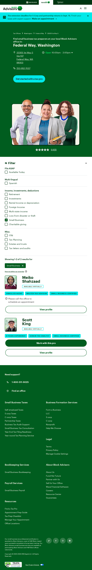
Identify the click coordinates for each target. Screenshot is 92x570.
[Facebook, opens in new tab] (56, 541)
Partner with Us (53, 479)
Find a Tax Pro (11, 509)
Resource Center (53, 494)
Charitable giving (17, 224)
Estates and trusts (18, 244)
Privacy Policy (52, 450)
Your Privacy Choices (32, 565)
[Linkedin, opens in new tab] (70, 541)
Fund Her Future (53, 476)
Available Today (17, 172)
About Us (50, 472)
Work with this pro (46, 343)
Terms (49, 446)
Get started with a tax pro (29, 78)
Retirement (14, 194)
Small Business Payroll (15, 490)
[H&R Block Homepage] (31, 2)
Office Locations (12, 523)
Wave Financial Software (57, 487)
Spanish (13, 183)
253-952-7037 (23, 68)
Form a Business (53, 410)
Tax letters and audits (19, 248)
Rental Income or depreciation (24, 203)
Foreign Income (17, 207)
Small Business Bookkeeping (18, 472)
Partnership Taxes (13, 421)
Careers (49, 490)
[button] (80, 9)
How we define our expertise (14, 271)
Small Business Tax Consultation (19, 428)
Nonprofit (50, 424)
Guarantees (51, 498)
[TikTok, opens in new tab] (49, 541)
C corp (49, 421)
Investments (15, 198)
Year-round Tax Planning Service (19, 435)
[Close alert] (88, 16)
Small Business (16, 220)
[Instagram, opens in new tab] (63, 541)
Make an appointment (43, 18)
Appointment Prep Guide (16, 512)
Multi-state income (18, 211)
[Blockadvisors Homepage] (46, 2)
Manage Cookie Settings (57, 454)
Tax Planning (15, 239)
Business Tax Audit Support (17, 424)
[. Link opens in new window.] (13, 565)
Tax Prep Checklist (13, 516)
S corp (49, 417)
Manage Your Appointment (17, 520)
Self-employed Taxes (14, 410)
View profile (46, 309)
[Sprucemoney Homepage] (60, 2)
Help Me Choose (53, 428)
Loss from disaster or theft (22, 215)
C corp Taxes (10, 417)
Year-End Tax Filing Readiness (18, 432)
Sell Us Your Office (54, 483)
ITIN (11, 235)
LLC (48, 413)
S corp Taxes (10, 413)
